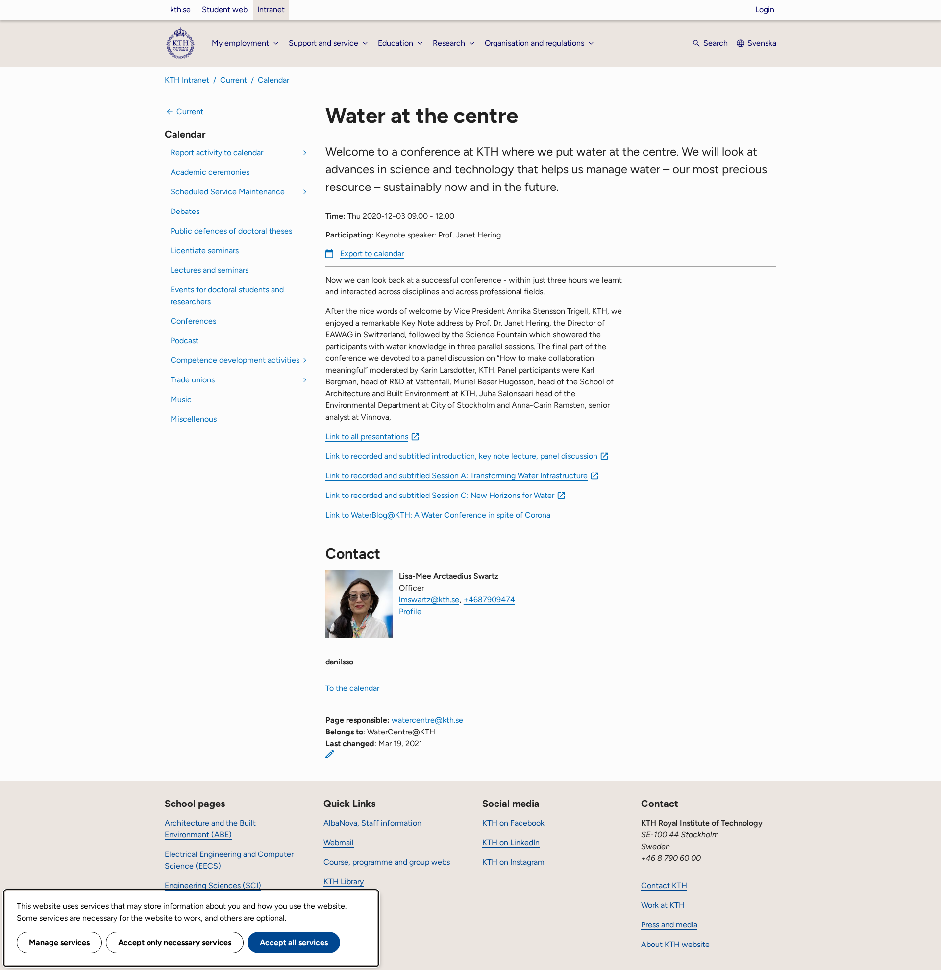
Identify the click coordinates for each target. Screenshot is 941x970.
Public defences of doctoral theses (231, 231)
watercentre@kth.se (427, 720)
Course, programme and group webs (386, 862)
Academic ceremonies (210, 172)
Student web (225, 9)
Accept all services (294, 942)
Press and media (669, 924)
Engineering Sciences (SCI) (213, 885)
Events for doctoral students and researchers (227, 295)
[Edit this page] (329, 754)
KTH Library (343, 881)
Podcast (184, 340)
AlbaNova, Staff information (372, 823)
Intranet (271, 9)
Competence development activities (235, 360)
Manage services (59, 942)
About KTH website (675, 944)
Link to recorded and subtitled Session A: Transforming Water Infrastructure (456, 475)
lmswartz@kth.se (429, 599)
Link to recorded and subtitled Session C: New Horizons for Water (439, 495)
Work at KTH (663, 905)
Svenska (761, 42)
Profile (410, 611)
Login (764, 9)
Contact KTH (664, 885)
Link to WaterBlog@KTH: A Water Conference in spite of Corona (437, 515)
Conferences (193, 321)
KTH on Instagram (513, 862)
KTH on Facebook (513, 823)
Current (233, 80)
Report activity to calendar (217, 152)
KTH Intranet (187, 80)
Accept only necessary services (174, 942)
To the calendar (352, 688)
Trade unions (193, 379)
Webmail (338, 842)
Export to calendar (372, 253)
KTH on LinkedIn (511, 842)
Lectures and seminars (209, 270)
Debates (185, 211)
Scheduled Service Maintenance (228, 191)
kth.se (180, 9)
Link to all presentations (366, 436)
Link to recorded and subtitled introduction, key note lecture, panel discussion (461, 456)
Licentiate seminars (205, 250)
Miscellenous (194, 419)
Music (181, 399)
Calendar (273, 80)
